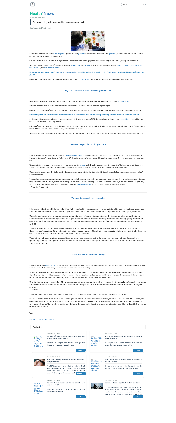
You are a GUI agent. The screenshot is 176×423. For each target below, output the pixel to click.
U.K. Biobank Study (123, 101)
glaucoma (81, 54)
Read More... (80, 350)
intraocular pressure (84, 184)
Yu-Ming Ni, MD (50, 265)
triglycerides (124, 119)
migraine (127, 65)
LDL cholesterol (84, 79)
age (79, 65)
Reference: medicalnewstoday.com (41, 319)
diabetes (120, 65)
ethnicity (87, 65)
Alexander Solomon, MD (74, 155)
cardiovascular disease (52, 68)
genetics (74, 65)
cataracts (83, 165)
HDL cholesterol (111, 72)
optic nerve (112, 54)
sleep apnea (134, 65)
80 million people (59, 54)
